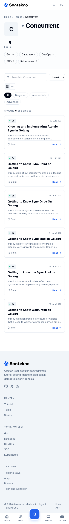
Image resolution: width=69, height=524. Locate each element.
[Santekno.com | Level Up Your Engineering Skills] (16, 5)
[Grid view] (7, 86)
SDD (11, 61)
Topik (7, 409)
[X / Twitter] (11, 386)
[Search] (54, 5)
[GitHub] (6, 386)
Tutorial (8, 404)
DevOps (48, 54)
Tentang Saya (12, 472)
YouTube (62, 520)
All (8, 95)
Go (11, 54)
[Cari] (34, 514)
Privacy (8, 483)
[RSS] (17, 386)
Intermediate (39, 95)
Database (29, 54)
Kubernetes (29, 61)
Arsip (7, 478)
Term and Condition (15, 488)
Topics (18, 16)
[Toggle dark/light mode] (61, 5)
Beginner (20, 95)
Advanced (13, 101)
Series (8, 415)
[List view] (12, 86)
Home (7, 16)
